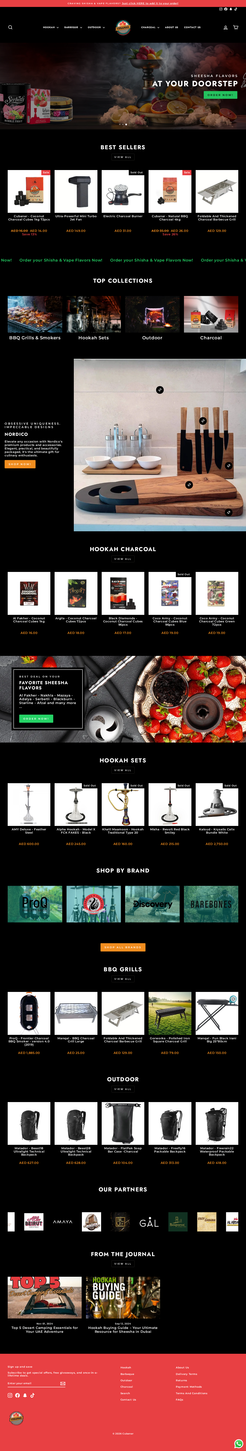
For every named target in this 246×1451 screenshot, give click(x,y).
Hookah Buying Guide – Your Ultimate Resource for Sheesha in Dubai (123, 1330)
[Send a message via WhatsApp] (239, 1443)
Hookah (49, 27)
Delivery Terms (186, 1374)
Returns (181, 1380)
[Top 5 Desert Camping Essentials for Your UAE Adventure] (45, 1298)
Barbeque (71, 27)
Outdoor (95, 27)
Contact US (192, 27)
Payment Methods (189, 1386)
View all (123, 157)
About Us (171, 27)
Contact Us (128, 1399)
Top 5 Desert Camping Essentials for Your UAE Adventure (45, 1330)
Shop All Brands (123, 947)
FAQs (179, 1399)
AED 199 (19, 99)
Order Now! (36, 718)
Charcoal (148, 27)
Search (125, 1393)
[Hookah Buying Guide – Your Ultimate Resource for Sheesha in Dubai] (123, 1298)
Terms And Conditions (192, 1393)
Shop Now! (20, 464)
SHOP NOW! (49, 99)
